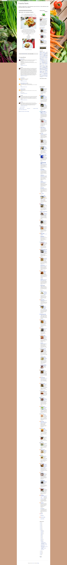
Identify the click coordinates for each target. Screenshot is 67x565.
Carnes (46, 57)
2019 (41, 524)
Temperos (46, 75)
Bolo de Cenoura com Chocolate (45, 321)
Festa (43, 62)
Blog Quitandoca (42, 236)
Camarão (42, 57)
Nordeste (43, 68)
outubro (42, 532)
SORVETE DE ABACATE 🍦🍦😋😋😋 (45, 197)
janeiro (42, 540)
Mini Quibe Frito (45, 88)
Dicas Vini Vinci (42, 503)
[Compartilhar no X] (31, 53)
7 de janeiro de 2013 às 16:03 (24, 65)
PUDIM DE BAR (45, 391)
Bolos (45, 55)
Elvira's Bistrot (42, 436)
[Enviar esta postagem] (28, 53)
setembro (42, 533)
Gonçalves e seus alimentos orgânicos (45, 408)
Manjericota (42, 455)
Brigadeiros (44, 56)
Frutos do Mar (45, 63)
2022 (41, 522)
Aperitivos (41, 53)
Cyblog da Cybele (42, 299)
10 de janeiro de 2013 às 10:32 (24, 93)
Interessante (41, 65)
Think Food (42, 181)
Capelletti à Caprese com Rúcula (45, 457)
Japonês (43, 65)
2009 (41, 553)
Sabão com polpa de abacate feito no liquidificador (45, 105)
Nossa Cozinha (42, 421)
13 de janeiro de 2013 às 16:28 (24, 105)
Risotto (46, 72)
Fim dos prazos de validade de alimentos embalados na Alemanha (44, 280)
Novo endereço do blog (43, 188)
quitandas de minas (43, 406)
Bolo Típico (41, 55)
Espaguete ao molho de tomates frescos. (45, 272)
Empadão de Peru (43, 545)
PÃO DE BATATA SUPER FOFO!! (45, 258)
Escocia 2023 (45, 155)
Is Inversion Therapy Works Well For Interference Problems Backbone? (44, 422)
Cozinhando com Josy (43, 335)
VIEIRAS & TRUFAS (42, 233)
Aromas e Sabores (42, 95)
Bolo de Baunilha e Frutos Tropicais (45, 429)
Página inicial (28, 108)
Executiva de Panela (43, 285)
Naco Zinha (42, 133)
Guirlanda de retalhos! (45, 29)
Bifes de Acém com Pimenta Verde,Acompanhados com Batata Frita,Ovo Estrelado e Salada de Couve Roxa (44, 466)
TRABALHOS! (45, 365)
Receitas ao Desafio (43, 383)
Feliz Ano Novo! (42, 549)
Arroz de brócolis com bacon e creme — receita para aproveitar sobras (45, 97)
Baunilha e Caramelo (43, 428)
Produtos (45, 71)
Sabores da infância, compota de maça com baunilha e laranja (45, 307)
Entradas (46, 61)
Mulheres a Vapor (42, 488)
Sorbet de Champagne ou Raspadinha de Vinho (45, 358)
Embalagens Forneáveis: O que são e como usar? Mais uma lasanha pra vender (45, 148)
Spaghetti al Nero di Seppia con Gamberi (44, 543)
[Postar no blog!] (30, 53)
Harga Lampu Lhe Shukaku (43, 343)
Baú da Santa (42, 34)
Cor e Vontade (42, 193)
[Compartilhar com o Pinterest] (32, 53)
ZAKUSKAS (42, 513)
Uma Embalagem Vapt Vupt (45, 350)
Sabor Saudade (42, 305)
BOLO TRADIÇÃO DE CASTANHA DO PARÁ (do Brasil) (45, 251)
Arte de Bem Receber (43, 377)
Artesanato (44, 53)
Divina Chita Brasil (42, 480)
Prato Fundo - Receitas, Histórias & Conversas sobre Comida (44, 112)
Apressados (42, 139)
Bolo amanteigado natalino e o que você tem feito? (45, 213)
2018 (41, 525)
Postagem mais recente (21, 108)
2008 (41, 554)
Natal (40, 68)
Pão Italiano (42, 541)
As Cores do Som (42, 508)
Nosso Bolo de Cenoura (45, 243)
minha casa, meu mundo (43, 348)
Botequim (41, 56)
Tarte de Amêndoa (45, 473)
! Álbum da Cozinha (43, 449)
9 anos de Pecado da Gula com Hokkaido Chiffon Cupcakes (45, 399)
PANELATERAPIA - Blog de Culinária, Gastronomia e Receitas (43, 163)
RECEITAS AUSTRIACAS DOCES (44, 249)
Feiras (40, 62)
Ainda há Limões (45, 371)
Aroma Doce (42, 257)
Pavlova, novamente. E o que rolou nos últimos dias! (45, 120)
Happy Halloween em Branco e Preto (45, 481)
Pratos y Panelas (42, 463)
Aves (45, 53)
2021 (41, 523)
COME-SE (41, 103)
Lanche (46, 65)
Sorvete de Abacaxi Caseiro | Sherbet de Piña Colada (44, 182)
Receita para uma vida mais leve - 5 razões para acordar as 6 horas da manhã (45, 293)
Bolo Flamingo (45, 226)
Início (40, 557)
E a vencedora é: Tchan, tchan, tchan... (45, 496)
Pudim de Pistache (45, 204)
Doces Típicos (43, 61)
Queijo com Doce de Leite (45, 40)
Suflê (40, 75)
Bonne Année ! (45, 443)
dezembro (42, 530)
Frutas (40, 63)
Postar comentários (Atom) (24, 109)
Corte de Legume (41, 59)
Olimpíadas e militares (43, 300)
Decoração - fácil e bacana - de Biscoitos (45, 451)
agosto (42, 534)
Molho (43, 67)
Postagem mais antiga (35, 108)
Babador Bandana (45, 35)
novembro (42, 531)
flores (46, 62)
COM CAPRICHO (42, 495)
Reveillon (43, 72)
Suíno (42, 75)
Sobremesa (45, 73)
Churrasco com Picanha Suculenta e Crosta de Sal (43, 128)
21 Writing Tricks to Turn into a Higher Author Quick (44, 176)
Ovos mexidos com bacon (45, 384)
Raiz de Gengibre (42, 169)
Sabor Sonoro (42, 515)
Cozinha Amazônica (45, 59)
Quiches (40, 72)
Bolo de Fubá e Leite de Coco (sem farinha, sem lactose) (43, 113)
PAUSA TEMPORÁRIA (45, 336)
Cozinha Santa (23, 3)
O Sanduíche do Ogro (43, 542)
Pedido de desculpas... (45, 414)
